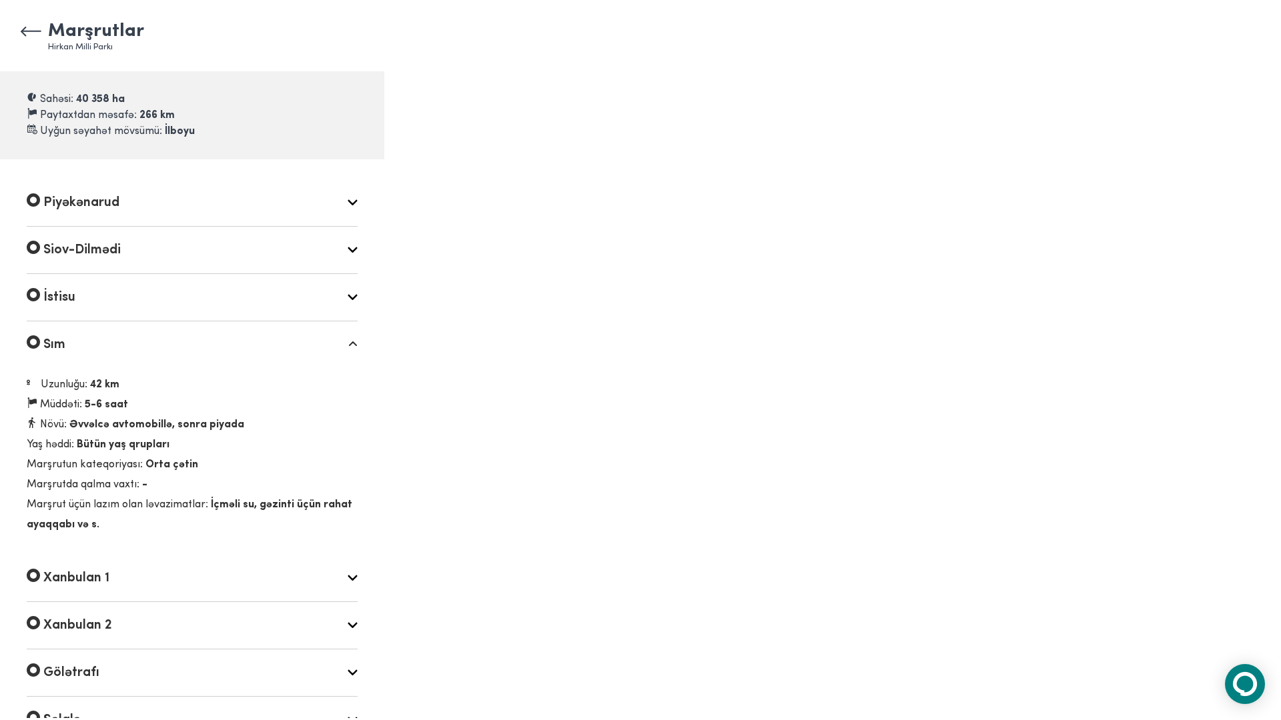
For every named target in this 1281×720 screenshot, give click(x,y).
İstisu (57, 297)
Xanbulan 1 (74, 578)
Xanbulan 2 (76, 625)
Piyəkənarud (79, 202)
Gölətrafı (69, 672)
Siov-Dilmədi (80, 250)
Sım (52, 344)
